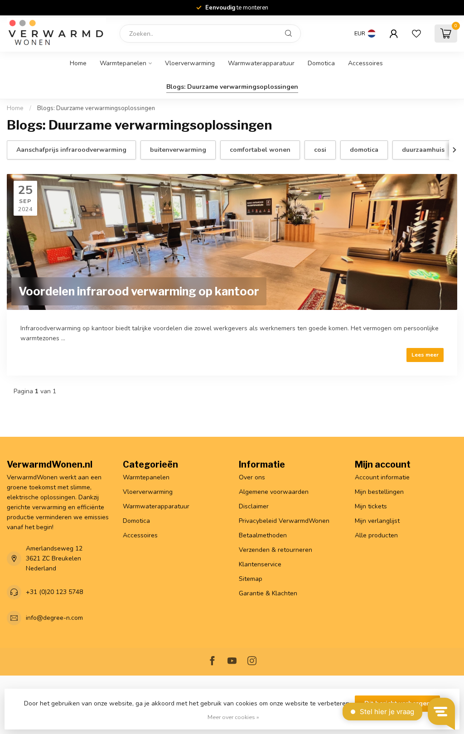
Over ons (252, 477)
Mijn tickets (371, 506)
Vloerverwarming (190, 63)
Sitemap (250, 579)
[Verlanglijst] (416, 33)
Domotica (321, 63)
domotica (364, 149)
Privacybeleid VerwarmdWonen (284, 521)
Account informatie (382, 477)
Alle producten (376, 535)
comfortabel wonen (260, 149)
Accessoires (365, 63)
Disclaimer (254, 506)
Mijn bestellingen (379, 492)
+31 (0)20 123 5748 (54, 592)
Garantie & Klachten (268, 593)
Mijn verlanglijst (377, 521)
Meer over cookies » (233, 717)
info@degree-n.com (54, 617)
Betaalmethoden (263, 535)
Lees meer (425, 354)
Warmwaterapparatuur (261, 63)
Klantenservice (260, 564)
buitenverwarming (178, 149)
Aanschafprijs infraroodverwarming (71, 149)
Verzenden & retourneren (275, 550)
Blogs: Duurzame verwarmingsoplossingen (232, 86)
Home (78, 63)
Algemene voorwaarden (274, 492)
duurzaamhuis (423, 149)
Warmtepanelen (123, 63)
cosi (320, 149)
